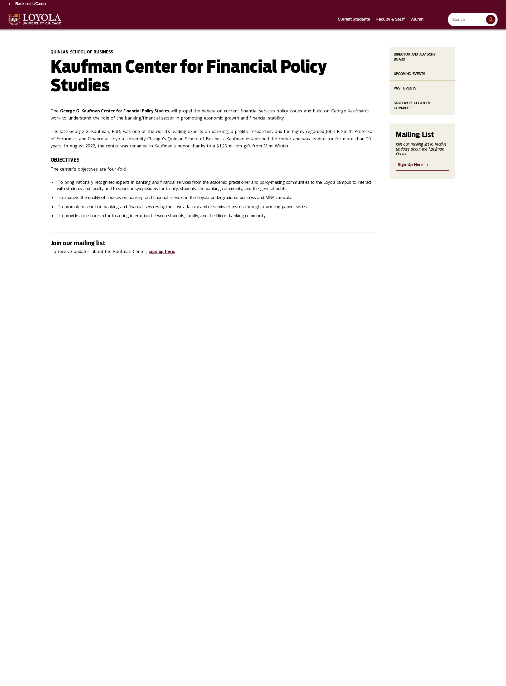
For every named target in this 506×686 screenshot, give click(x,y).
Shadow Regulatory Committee (412, 105)
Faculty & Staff (390, 19)
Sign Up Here (410, 164)
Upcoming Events (409, 74)
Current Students (354, 19)
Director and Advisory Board (415, 56)
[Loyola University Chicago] (34, 19)
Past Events (405, 88)
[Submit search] (490, 19)
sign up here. (162, 251)
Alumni (418, 19)
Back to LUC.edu (30, 4)
